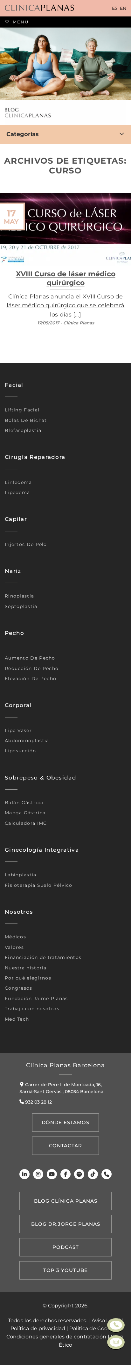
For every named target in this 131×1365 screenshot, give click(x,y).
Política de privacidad (37, 1328)
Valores (14, 947)
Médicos (15, 937)
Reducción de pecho (32, 668)
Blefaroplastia (23, 430)
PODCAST (65, 1247)
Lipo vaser (18, 730)
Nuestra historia (26, 968)
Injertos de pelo (26, 544)
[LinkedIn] (24, 1174)
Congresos (18, 988)
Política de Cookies (93, 1328)
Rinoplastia (19, 596)
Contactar (65, 1146)
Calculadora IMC (26, 823)
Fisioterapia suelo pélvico (38, 885)
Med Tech (17, 1019)
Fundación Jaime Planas (36, 998)
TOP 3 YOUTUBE (65, 1270)
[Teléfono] (106, 1174)
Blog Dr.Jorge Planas (65, 1224)
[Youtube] (52, 1174)
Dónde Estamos (65, 1122)
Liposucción (20, 751)
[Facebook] (65, 1174)
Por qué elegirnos (28, 978)
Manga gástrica (25, 813)
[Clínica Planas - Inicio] (39, 8)
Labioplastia (21, 875)
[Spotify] (79, 1174)
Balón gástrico (24, 802)
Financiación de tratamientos (43, 957)
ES (115, 8)
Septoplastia (21, 606)
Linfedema (18, 482)
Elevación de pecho (30, 678)
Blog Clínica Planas (65, 1201)
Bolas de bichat (26, 420)
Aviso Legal (106, 1321)
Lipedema (17, 492)
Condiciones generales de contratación (56, 1337)
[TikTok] (93, 1174)
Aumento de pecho (30, 658)
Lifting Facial (22, 410)
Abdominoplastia (27, 740)
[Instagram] (38, 1174)
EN (123, 8)
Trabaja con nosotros (32, 1008)
